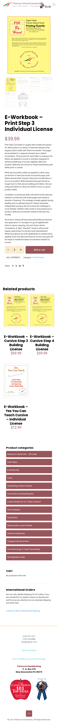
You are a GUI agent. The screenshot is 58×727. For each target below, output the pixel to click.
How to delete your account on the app (29, 659)
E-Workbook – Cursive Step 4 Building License (42, 343)
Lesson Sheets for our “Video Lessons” (24, 502)
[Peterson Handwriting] (22, 4)
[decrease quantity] (8, 250)
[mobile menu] (54, 4)
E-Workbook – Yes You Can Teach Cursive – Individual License (16, 415)
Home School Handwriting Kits (20, 494)
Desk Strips (12, 462)
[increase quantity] (20, 250)
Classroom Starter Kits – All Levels (22, 454)
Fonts (9, 478)
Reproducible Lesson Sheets (19, 525)
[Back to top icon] (29, 713)
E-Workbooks (38, 257)
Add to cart (39, 249)
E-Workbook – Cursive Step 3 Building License (16, 343)
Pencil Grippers (13, 509)
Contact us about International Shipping (23, 611)
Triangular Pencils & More (18, 541)
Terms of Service (29, 650)
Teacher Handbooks (16, 533)
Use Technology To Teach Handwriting (23, 549)
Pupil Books (12, 517)
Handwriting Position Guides (19, 486)
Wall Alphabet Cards (16, 557)
